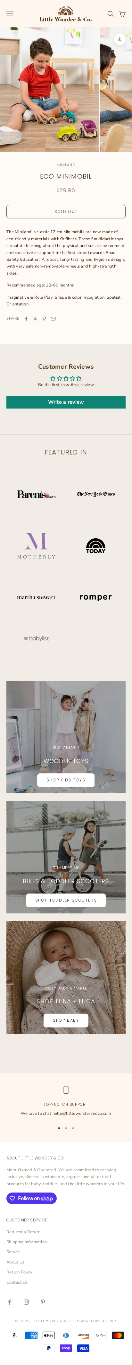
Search (13, 1252)
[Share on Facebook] (26, 318)
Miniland (66, 165)
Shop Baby (66, 1020)
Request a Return (23, 1232)
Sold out (66, 211)
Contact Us (17, 1282)
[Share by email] (53, 318)
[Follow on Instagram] (26, 1302)
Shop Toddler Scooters (66, 900)
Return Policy (19, 1272)
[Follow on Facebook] (9, 1302)
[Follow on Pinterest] (43, 1302)
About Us (15, 1262)
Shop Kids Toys (65, 780)
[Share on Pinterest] (44, 318)
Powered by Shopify (96, 1321)
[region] (66, 1101)
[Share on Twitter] (35, 318)
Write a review (66, 402)
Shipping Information (26, 1242)
